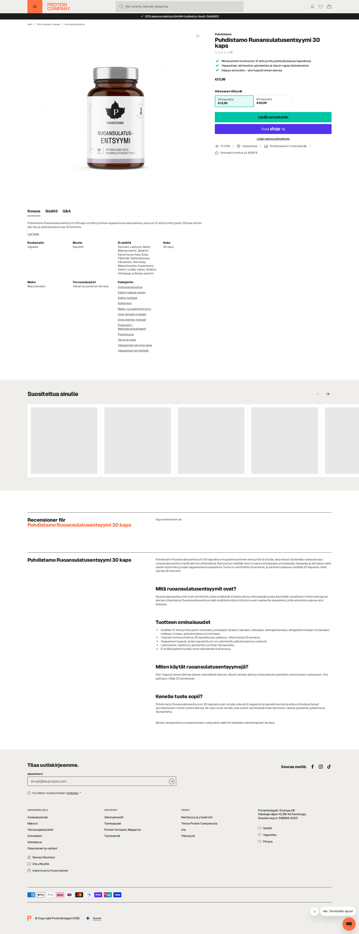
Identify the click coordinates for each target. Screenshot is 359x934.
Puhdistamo (223, 34)
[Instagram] (320, 767)
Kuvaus (33, 211)
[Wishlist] (320, 6)
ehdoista (72, 793)
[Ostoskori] (329, 6)
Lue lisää (33, 234)
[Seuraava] (327, 394)
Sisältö (51, 211)
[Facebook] (312, 767)
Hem (29, 24)
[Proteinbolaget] (58, 6)
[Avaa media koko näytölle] (116, 117)
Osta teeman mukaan (132, 319)
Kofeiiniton (125, 303)
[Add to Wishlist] (197, 36)
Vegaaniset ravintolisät (133, 350)
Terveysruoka (127, 340)
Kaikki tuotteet (127, 298)
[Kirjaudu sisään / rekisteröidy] (312, 6)
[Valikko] (34, 6)
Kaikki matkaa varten (131, 292)
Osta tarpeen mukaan (48, 24)
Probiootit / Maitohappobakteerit (132, 327)
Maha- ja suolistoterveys (134, 309)
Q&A (67, 211)
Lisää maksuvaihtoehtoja (273, 139)
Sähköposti (35, 774)
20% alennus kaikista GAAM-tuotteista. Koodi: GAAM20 (182, 16)
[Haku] (121, 6)
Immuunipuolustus (75, 24)
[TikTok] (329, 767)
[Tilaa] (172, 781)
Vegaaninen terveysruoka (135, 345)
